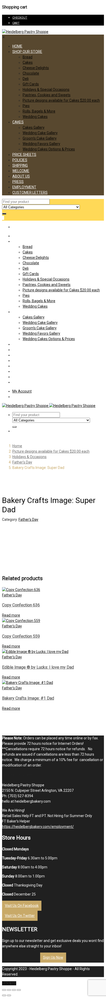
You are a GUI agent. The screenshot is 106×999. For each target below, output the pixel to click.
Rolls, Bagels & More (39, 111)
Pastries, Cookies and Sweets (46, 95)
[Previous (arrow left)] (4, 995)
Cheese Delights (36, 68)
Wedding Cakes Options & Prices (49, 149)
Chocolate (31, 73)
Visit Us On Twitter (20, 916)
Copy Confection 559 (21, 636)
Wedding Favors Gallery (41, 144)
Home (17, 46)
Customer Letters (30, 192)
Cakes (28, 62)
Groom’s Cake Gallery (40, 138)
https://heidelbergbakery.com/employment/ (38, 827)
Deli (26, 79)
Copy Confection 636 (21, 605)
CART (16, 23)
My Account (22, 391)
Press (18, 182)
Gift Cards (31, 84)
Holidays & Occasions (29, 457)
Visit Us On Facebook (22, 906)
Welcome (20, 171)
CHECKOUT (19, 17)
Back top (9, 983)
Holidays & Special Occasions (46, 89)
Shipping (20, 165)
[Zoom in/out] (19, 990)
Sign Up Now (53, 957)
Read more (11, 615)
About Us (21, 176)
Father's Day (22, 462)
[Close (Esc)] (4, 990)
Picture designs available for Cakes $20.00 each (61, 100)
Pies (26, 106)
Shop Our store (27, 52)
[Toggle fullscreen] (14, 990)
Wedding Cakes (35, 117)
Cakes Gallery (34, 127)
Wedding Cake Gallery (40, 133)
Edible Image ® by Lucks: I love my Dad (38, 667)
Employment (24, 187)
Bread (27, 57)
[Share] (9, 990)
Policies (19, 160)
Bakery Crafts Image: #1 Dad (28, 698)
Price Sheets (24, 155)
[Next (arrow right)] (9, 995)
